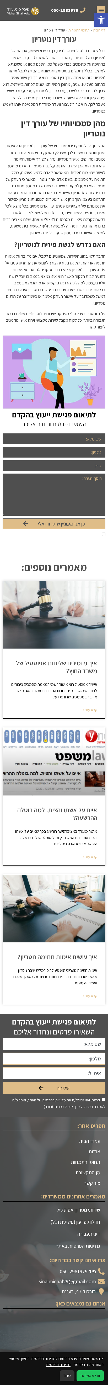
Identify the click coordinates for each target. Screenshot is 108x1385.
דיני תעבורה (88, 1233)
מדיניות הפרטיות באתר (78, 1246)
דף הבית (99, 30)
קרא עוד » (90, 709)
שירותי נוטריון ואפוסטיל (78, 1209)
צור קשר (92, 1183)
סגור (67, 1375)
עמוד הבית (89, 1141)
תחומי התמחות (79, 30)
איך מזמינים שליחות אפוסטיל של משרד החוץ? (56, 667)
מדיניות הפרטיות (54, 534)
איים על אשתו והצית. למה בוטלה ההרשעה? (57, 813)
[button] (101, 20)
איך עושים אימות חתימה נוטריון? (57, 956)
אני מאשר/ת (90, 1375)
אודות (94, 1151)
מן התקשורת (87, 1172)
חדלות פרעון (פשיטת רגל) (75, 1221)
